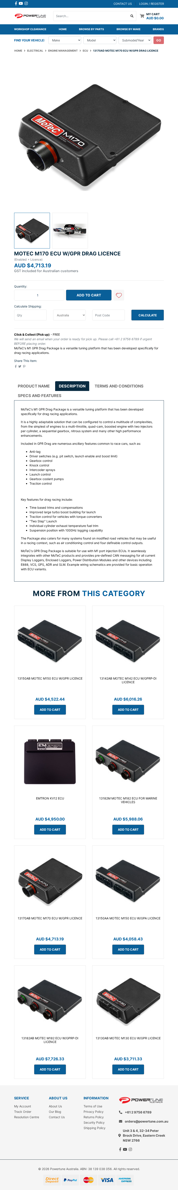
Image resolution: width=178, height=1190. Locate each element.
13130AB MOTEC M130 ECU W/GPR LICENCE (128, 1038)
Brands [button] (158, 29)
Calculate (147, 315)
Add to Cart (89, 295)
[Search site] (132, 16)
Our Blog (55, 1111)
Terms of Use (93, 1106)
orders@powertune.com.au (146, 1121)
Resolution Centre (26, 1117)
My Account (22, 1106)
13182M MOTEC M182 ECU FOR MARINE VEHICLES (128, 800)
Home (63, 29)
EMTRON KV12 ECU (50, 798)
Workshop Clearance (30, 29)
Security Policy (94, 1122)
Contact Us (57, 1117)
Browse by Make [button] (128, 29)
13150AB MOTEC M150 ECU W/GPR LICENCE (50, 678)
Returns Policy (94, 1117)
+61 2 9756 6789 (138, 1112)
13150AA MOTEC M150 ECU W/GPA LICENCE (128, 918)
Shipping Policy (94, 1128)
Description (72, 386)
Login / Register (151, 3)
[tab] (33, 386)
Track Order (22, 1111)
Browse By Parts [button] (91, 29)
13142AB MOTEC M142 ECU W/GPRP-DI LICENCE (128, 680)
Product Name (34, 386)
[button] (118, 295)
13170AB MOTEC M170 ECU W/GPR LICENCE (50, 918)
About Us (55, 1106)
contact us (123, 3)
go (158, 40)
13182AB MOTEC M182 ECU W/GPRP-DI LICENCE (49, 1040)
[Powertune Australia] (30, 15)
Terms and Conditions (119, 386)
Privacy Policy (94, 1111)
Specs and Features (39, 395)
